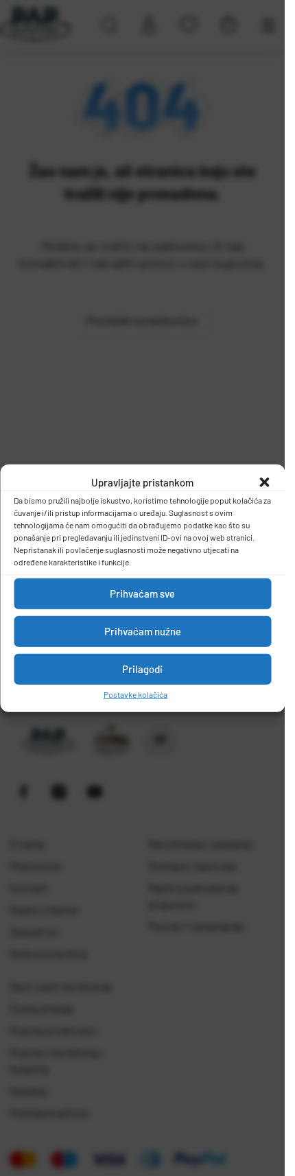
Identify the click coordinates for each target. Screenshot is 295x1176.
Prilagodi (142, 669)
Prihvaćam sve (142, 593)
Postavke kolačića (135, 693)
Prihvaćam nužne (142, 631)
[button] (264, 482)
